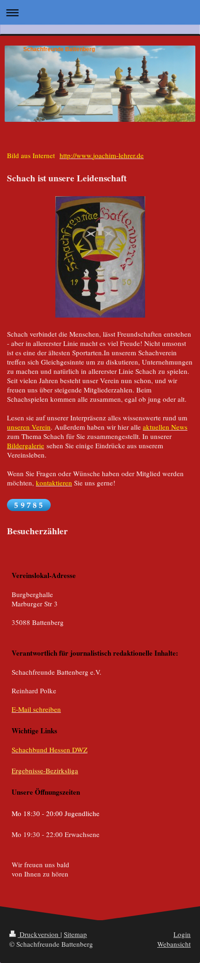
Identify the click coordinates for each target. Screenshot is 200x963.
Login (182, 934)
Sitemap (75, 934)
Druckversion (39, 934)
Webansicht (174, 944)
